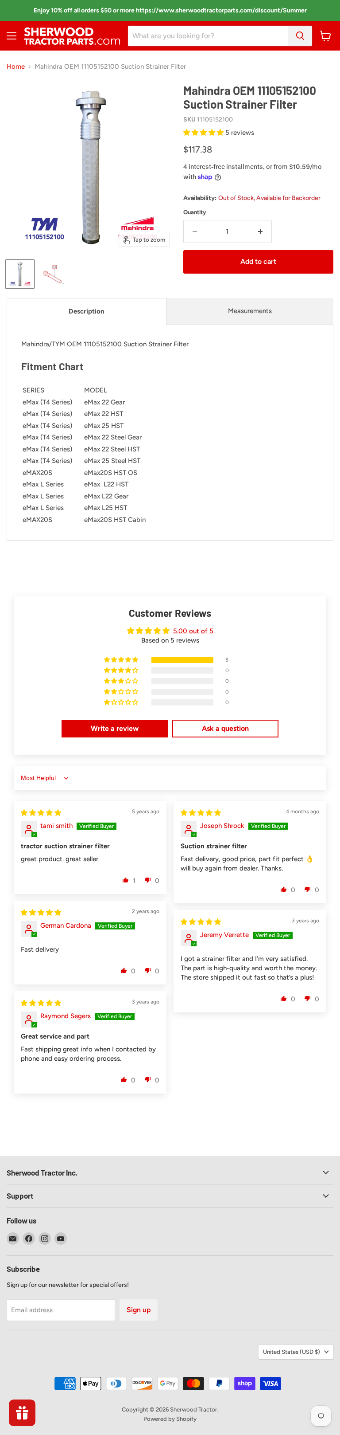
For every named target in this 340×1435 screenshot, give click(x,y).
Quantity (194, 212)
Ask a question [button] (225, 728)
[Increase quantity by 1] (260, 231)
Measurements (250, 311)
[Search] (300, 36)
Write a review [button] (115, 728)
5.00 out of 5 (193, 631)
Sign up (139, 1310)
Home (16, 67)
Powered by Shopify (170, 1418)
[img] (41, 813)
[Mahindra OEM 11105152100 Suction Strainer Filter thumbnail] (20, 274)
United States (291, 1352)
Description (86, 311)
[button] (204, 133)
